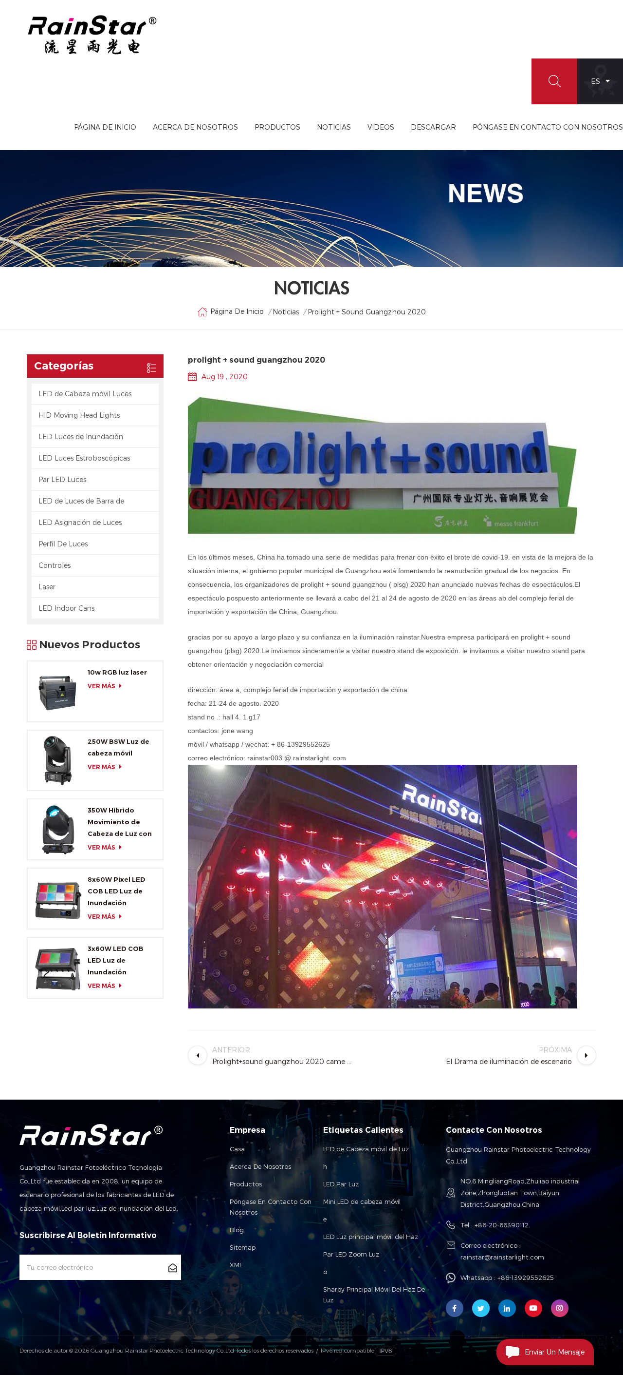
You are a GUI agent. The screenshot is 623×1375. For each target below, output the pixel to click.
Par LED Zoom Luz (351, 1254)
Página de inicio (105, 127)
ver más (101, 686)
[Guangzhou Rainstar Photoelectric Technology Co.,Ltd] (92, 34)
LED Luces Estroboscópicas (84, 458)
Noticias (334, 127)
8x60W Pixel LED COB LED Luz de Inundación (117, 891)
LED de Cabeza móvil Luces (84, 393)
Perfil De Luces (63, 544)
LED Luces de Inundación (80, 436)
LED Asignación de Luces (80, 522)
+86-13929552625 (525, 1277)
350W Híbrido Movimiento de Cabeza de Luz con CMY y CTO (120, 822)
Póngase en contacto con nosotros (271, 1207)
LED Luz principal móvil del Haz (370, 1236)
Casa (237, 1149)
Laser (46, 586)
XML (236, 1265)
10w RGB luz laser (117, 672)
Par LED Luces (62, 479)
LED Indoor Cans (66, 608)
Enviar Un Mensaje (555, 1352)
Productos (277, 127)
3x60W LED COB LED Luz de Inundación (116, 960)
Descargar (433, 127)
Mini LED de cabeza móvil (362, 1201)
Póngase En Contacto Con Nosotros (548, 127)
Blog (237, 1230)
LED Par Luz (341, 1184)
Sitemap (243, 1247)
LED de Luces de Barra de (81, 501)
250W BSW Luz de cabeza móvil (118, 747)
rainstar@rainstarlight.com (502, 1257)
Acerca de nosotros (260, 1166)
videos (380, 127)
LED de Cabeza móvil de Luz (366, 1149)
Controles (54, 565)
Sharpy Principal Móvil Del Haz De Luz (374, 1294)
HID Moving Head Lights (79, 415)
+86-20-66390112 (502, 1225)
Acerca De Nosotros (195, 127)
